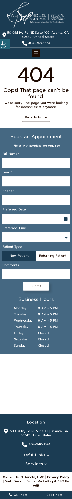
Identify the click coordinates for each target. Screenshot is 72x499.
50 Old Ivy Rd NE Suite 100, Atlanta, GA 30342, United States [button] (38, 35)
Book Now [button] (54, 494)
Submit (36, 286)
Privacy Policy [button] (58, 477)
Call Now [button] (19, 494)
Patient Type (12, 247)
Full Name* (10, 154)
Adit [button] (36, 486)
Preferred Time (14, 228)
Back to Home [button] (36, 117)
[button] (36, 15)
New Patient (19, 255)
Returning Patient (52, 255)
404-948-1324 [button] (39, 43)
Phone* (8, 191)
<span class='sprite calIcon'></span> (66, 218)
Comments (10, 265)
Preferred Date (14, 209)
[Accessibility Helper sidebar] (5, 44)
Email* (7, 172)
